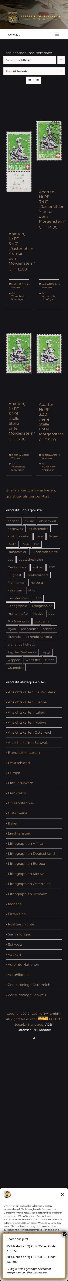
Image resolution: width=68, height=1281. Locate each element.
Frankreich (17, 793)
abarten (14, 521)
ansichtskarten (19, 536)
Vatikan (14, 954)
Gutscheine (17, 813)
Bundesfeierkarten (24, 753)
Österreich (16, 668)
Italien (13, 823)
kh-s (31, 590)
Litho (38, 598)
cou (10, 559)
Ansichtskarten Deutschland (32, 692)
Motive (38, 613)
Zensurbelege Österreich (29, 985)
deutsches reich (31, 559)
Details (25, 284)
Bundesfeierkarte (44, 552)
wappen (14, 660)
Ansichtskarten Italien (26, 712)
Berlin (12, 544)
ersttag (37, 567)
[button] (62, 1194)
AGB (48, 1024)
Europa (14, 773)
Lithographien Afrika (25, 844)
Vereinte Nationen (23, 964)
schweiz (49, 629)
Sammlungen (19, 934)
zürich (49, 660)
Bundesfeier (17, 552)
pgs (51, 613)
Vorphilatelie (18, 975)
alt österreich (39, 529)
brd (36, 544)
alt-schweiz (47, 521)
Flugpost (14, 575)
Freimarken (16, 582)
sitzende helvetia (39, 637)
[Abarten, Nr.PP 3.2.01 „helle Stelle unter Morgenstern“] (19, 353)
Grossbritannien (21, 803)
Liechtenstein (18, 598)
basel (39, 536)
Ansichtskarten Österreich (30, 732)
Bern (25, 544)
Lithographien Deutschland (31, 854)
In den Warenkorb (15, 286)
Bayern (54, 536)
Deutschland (17, 567)
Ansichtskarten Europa (27, 702)
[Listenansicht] (37, 80)
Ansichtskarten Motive (27, 722)
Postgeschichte (21, 924)
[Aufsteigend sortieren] (61, 60)
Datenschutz (26, 1030)
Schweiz (15, 944)
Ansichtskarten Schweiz (28, 743)
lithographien (42, 606)
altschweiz (16, 529)
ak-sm (29, 521)
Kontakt (45, 1030)
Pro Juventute (18, 621)
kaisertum (15, 590)
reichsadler (29, 629)
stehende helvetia (21, 644)
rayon (12, 629)
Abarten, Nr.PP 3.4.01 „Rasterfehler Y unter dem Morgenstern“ (22, 249)
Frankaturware (37, 575)
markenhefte (18, 613)
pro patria (42, 621)
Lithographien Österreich (29, 884)
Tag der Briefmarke (22, 652)
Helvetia (36, 582)
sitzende (14, 637)
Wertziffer (32, 660)
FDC (52, 567)
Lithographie (17, 606)
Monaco (15, 904)
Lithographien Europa (26, 864)
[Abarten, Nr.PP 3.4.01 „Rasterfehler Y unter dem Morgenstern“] (19, 162)
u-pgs (46, 652)
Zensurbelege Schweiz (27, 995)
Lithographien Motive (26, 874)
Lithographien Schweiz (27, 894)
